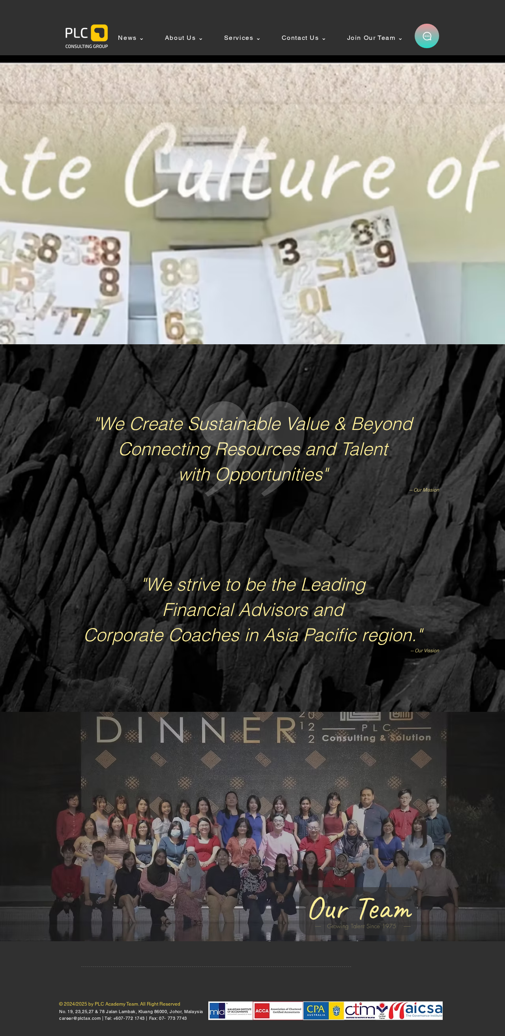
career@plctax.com (80, 1018)
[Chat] (427, 36)
